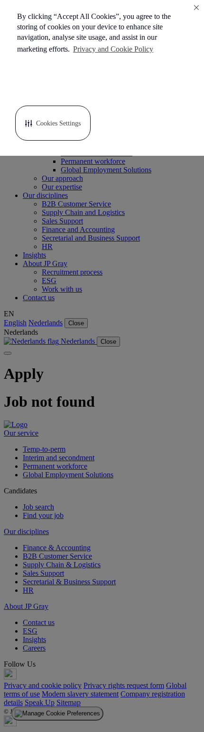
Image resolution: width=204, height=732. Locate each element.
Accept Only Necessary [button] (139, 84)
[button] (53, 123)
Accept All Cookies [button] (53, 84)
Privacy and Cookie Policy (113, 49)
